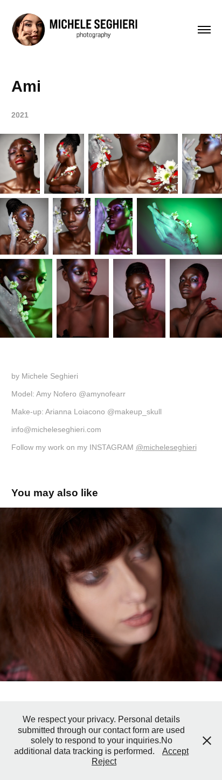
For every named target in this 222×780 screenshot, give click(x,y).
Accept (175, 751)
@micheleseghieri (166, 447)
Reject (104, 761)
